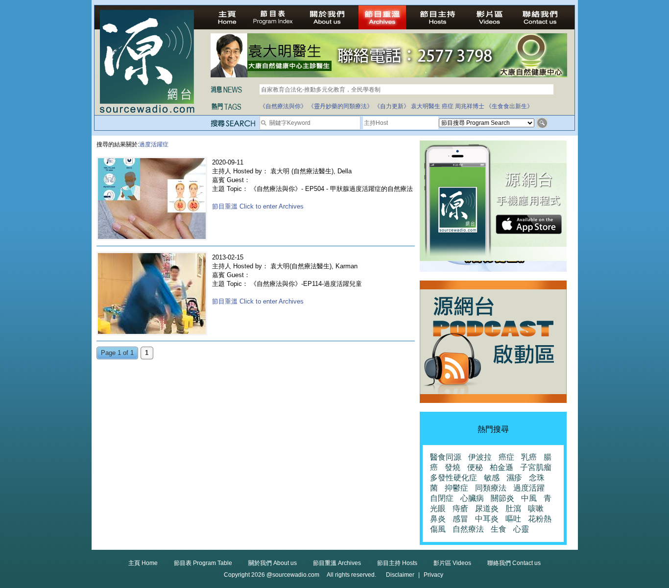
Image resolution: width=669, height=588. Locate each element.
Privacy (433, 574)
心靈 (521, 529)
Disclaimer (400, 574)
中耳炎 (487, 519)
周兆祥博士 (469, 106)
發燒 (452, 467)
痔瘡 (460, 508)
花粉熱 (539, 519)
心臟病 (472, 498)
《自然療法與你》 (283, 106)
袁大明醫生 (425, 106)
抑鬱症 (456, 488)
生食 (498, 529)
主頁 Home (143, 563)
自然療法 (468, 529)
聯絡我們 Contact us (514, 563)
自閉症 (442, 498)
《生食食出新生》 (509, 106)
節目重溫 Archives (337, 563)
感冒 (460, 519)
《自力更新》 (391, 106)
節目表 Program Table (203, 563)
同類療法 (490, 488)
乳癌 (529, 457)
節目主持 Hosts (397, 563)
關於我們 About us (272, 563)
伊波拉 (480, 457)
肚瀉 (513, 508)
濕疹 (514, 477)
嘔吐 (513, 519)
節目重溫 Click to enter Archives (258, 206)
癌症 (448, 106)
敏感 (492, 477)
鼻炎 (438, 519)
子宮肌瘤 (535, 467)
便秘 (475, 467)
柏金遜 (501, 467)
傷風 (438, 529)
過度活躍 (529, 488)
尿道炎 (487, 508)
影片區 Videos (452, 563)
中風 (529, 498)
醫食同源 (445, 457)
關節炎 (502, 498)
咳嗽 (536, 508)
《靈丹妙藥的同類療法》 (340, 106)
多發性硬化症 (453, 477)
